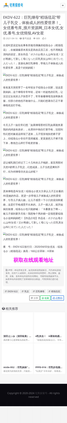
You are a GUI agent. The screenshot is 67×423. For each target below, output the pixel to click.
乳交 (26, 291)
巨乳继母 (40, 291)
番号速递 (26, 38)
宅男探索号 (41, 393)
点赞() (58, 298)
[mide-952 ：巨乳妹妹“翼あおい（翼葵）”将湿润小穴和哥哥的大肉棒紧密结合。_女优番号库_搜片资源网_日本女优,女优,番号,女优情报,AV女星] (17, 353)
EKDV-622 (13, 291)
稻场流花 (55, 291)
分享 (35, 298)
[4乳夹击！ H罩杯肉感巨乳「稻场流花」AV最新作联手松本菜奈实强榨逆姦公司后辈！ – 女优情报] (49, 322)
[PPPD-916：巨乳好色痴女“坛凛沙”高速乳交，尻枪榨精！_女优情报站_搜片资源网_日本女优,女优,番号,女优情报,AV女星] (49, 353)
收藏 (46, 298)
